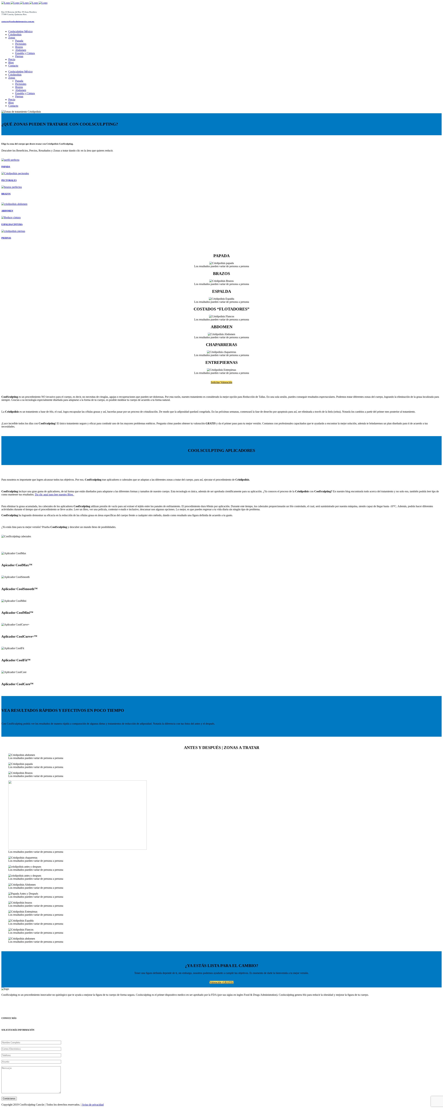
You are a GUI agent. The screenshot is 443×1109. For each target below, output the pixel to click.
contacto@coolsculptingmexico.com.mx (17, 21)
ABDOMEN (7, 210)
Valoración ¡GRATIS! (222, 982)
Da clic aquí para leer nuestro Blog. (54, 494)
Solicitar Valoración (221, 382)
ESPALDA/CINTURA (11, 224)
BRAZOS (6, 193)
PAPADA (5, 166)
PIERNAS (6, 238)
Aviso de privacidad (93, 1104)
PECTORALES (9, 180)
